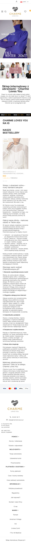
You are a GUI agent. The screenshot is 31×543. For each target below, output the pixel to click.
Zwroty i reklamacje (15, 441)
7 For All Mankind (15, 533)
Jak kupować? (15, 497)
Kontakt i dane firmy (15, 502)
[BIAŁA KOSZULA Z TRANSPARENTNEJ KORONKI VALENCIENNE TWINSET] (15, 153)
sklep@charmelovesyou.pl (16, 420)
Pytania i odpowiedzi (15, 445)
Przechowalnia (15, 463)
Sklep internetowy (15, 540)
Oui (15, 524)
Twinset (15, 515)
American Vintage (15, 519)
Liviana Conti (15, 528)
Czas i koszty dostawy (15, 475)
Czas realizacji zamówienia (15, 480)
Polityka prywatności (15, 488)
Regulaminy (15, 493)
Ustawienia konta (15, 458)
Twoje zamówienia (15, 454)
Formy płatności (15, 471)
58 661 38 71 (16, 417)
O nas (15, 506)
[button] (2, 12)
